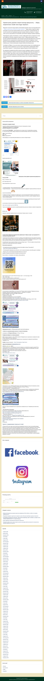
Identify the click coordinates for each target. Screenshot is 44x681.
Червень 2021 (5, 611)
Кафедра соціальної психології (29, 7)
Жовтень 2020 (5, 624)
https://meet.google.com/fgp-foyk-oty (20, 342)
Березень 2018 (5, 657)
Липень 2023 (5, 578)
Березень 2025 (5, 551)
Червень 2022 (5, 594)
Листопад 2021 (6, 606)
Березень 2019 (5, 647)
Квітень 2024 (5, 564)
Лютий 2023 (5, 584)
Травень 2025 (5, 548)
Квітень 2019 (5, 646)
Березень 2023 (5, 583)
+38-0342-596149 (29, 11)
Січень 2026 (5, 538)
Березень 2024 (5, 566)
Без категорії (5, 667)
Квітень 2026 (5, 533)
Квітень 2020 (5, 629)
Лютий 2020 (5, 632)
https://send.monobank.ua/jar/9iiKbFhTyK (10, 248)
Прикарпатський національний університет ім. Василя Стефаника (20, 679)
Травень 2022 (5, 596)
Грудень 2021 (5, 604)
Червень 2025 (5, 546)
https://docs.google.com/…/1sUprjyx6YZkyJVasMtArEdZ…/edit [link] (13, 415)
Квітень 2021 (5, 614)
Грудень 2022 (5, 588)
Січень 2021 (5, 619)
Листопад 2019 (6, 637)
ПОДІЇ (4, 669)
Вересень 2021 (5, 609)
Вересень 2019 (5, 641)
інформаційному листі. (16, 344)
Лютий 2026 (5, 536)
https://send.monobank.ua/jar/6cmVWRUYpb (10, 205)
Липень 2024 (5, 561)
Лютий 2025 (5, 553)
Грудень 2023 (5, 571)
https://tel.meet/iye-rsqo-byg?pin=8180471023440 (19, 300)
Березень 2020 (5, 631)
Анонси (4, 666)
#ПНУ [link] (4, 420)
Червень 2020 (5, 626)
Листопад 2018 (6, 652)
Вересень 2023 (5, 576)
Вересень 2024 (5, 559)
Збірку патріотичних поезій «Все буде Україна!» (14, 29)
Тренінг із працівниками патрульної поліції (13, 424)
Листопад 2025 (6, 541)
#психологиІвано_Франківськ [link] (8, 419)
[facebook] (41, 3)
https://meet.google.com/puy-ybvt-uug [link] (17, 391)
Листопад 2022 (6, 589)
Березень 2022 (5, 599)
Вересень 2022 (5, 593)
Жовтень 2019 (5, 639)
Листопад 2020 (6, 622)
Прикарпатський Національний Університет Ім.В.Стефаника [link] (13, 418)
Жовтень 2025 (5, 543)
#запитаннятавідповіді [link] (7, 417)
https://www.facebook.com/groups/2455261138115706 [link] (12, 411)
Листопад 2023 (6, 573)
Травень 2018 (5, 656)
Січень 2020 (5, 634)
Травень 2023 (5, 579)
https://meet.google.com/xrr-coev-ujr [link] (9, 352)
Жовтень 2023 (5, 574)
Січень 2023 (5, 586)
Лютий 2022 (5, 601)
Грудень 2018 (5, 651)
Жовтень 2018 (5, 654)
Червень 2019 (5, 642)
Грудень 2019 (5, 636)
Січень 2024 (5, 569)
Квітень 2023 (5, 581)
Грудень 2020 (5, 621)
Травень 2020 (5, 627)
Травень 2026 (5, 531)
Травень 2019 (5, 644)
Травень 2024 (5, 563)
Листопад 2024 (6, 556)
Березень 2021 (5, 616)
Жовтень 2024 (5, 558)
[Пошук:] (20, 115)
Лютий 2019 (5, 649)
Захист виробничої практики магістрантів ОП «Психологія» (13, 520)
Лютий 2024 (5, 568)
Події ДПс (5, 671)
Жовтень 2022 (5, 591)
